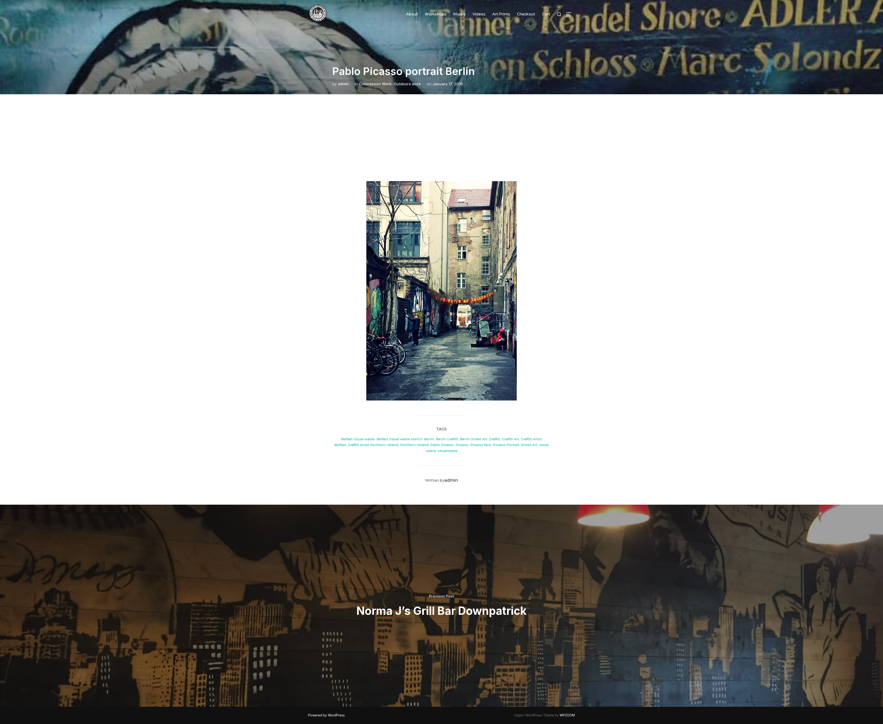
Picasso (462, 445)
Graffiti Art (510, 439)
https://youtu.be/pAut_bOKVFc (405, 138)
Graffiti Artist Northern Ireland (373, 445)
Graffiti (494, 439)
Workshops (435, 14)
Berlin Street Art (473, 439)
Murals (459, 14)
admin (343, 84)
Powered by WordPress (326, 715)
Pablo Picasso (442, 445)
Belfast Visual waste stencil (399, 439)
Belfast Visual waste (358, 439)
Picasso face (480, 445)
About (412, 14)
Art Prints (501, 14)
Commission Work (375, 84)
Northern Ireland (414, 445)
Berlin (429, 439)
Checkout (526, 14)
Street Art (529, 445)
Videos (479, 14)
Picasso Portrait (506, 445)
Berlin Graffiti (447, 439)
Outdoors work (407, 84)
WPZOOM (567, 715)
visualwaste (447, 451)
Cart (546, 14)
